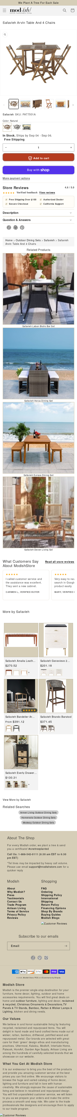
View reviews (47, 192)
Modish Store (28, 978)
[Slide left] (4, 105)
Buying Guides (51, 914)
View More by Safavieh (17, 799)
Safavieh (8, 114)
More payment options (16, 178)
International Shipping (49, 900)
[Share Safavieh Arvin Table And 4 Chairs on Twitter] (14, 227)
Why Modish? (16, 891)
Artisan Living (16, 908)
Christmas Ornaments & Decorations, (40, 1004)
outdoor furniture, (26, 1000)
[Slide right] (73, 105)
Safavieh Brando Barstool (56, 716)
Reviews (12, 917)
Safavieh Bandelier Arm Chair (19, 716)
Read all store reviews (59, 561)
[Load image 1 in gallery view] (14, 104)
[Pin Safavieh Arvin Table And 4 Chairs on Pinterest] (21, 227)
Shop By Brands (51, 911)
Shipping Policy (51, 895)
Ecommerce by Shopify (51, 978)
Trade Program (16, 904)
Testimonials (15, 898)
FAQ (44, 888)
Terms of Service (18, 911)
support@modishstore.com (45, 866)
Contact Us (14, 901)
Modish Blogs (50, 917)
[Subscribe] (66, 946)
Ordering (47, 891)
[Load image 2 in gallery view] (25, 104)
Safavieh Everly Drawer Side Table (19, 772)
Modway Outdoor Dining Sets (38, 822)
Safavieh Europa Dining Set (39, 475)
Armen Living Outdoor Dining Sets (38, 812)
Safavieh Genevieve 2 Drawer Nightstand (53, 660)
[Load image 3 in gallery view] (37, 104)
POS (36, 978)
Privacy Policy (16, 914)
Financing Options (53, 908)
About (11, 888)
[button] (4, 10)
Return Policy (50, 904)
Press (11, 895)
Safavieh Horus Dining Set (38, 400)
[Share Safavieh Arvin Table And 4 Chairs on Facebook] (7, 227)
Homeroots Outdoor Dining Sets (38, 817)
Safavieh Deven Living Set (38, 549)
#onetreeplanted (38, 849)
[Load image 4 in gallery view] (49, 104)
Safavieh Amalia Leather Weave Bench (20, 660)
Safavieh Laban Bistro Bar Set (38, 326)
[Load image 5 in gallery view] (61, 104)
